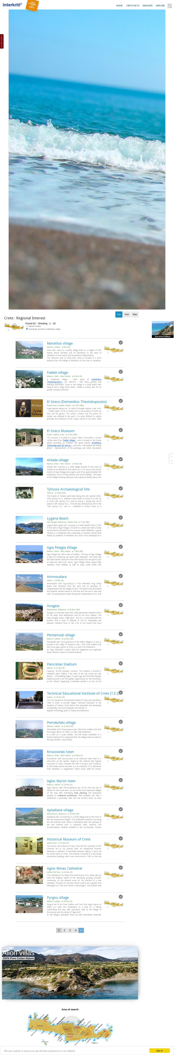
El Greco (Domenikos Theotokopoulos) (77, 418)
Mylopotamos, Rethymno (63, 830)
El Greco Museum (61, 447)
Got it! (159, 1050)
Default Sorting (34, 343)
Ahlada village (58, 477)
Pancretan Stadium (62, 681)
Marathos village (60, 360)
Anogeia (53, 622)
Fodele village (57, 389)
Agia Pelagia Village (62, 564)
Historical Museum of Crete (68, 856)
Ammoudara (56, 593)
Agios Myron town (61, 797)
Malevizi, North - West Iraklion (64, 393)
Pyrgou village (58, 914)
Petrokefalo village (61, 739)
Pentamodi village (61, 652)
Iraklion (55, 597)
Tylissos (56, 510)
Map (135, 331)
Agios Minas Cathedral (64, 885)
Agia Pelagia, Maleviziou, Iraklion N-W (68, 539)
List (119, 331)
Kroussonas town (60, 768)
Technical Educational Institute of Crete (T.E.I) (83, 710)
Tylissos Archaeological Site (68, 506)
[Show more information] (17, 380)
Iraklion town (58, 860)
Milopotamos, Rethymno (63, 626)
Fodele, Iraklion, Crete (62, 451)
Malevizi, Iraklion (58, 364)
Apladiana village (60, 827)
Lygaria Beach (58, 535)
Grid (127, 331)
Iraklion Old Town (60, 889)
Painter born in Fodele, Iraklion (65, 422)
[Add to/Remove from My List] (120, 359)
